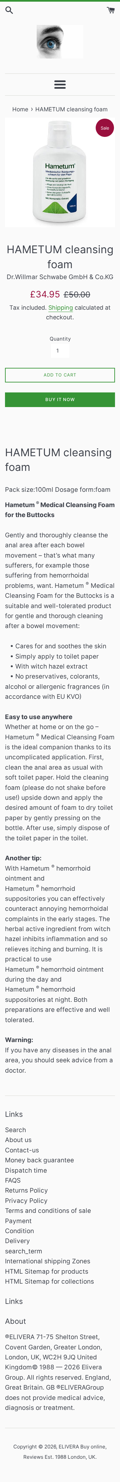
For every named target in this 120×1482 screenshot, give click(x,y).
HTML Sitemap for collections (49, 1281)
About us (18, 1140)
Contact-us (22, 1150)
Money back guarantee (39, 1160)
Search (15, 1130)
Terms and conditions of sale (48, 1211)
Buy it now (60, 399)
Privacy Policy (26, 1201)
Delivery (17, 1241)
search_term (23, 1251)
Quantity (60, 339)
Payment (18, 1221)
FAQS (13, 1180)
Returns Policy (26, 1190)
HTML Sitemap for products (46, 1271)
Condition (19, 1231)
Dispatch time (26, 1170)
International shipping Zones (47, 1261)
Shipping (60, 307)
